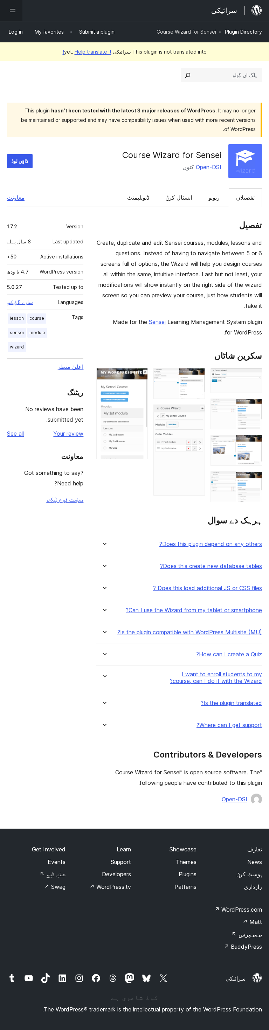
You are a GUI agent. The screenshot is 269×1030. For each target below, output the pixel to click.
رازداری (253, 886)
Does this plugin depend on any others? (210, 544)
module (37, 332)
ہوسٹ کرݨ (249, 874)
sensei (17, 332)
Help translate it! (87, 52)
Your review (68, 433)
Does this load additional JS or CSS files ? (207, 588)
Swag (54, 886)
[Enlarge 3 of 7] (252, 444)
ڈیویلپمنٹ (138, 197)
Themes (186, 861)
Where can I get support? (229, 725)
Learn (124, 849)
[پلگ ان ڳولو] (188, 75)
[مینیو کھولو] (11, 10)
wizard (17, 347)
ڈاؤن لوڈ (20, 161)
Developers (116, 874)
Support (121, 861)
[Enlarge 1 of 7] (252, 377)
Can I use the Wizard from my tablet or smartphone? (194, 610)
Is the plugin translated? (231, 703)
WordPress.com (238, 909)
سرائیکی (236, 978)
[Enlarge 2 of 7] (252, 408)
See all (15, 433)
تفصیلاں (245, 197)
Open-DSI (208, 167)
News (254, 861)
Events (56, 861)
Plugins (187, 874)
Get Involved (48, 849)
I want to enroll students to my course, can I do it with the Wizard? (216, 677)
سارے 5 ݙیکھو (20, 302)
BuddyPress (243, 946)
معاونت (16, 197)
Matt (252, 921)
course (36, 318)
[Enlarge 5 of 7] (195, 377)
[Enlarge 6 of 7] (195, 413)
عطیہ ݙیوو (52, 874)
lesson (17, 318)
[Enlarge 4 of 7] (252, 480)
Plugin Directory (243, 32)
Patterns (185, 886)
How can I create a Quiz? (229, 654)
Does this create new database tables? (211, 566)
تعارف (254, 849)
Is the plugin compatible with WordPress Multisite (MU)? (189, 632)
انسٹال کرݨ (179, 197)
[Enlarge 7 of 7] (138, 377)
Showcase (183, 849)
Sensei (157, 321)
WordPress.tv (110, 886)
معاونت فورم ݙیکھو (64, 499)
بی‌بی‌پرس (247, 934)
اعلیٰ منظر (70, 366)
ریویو (214, 197)
